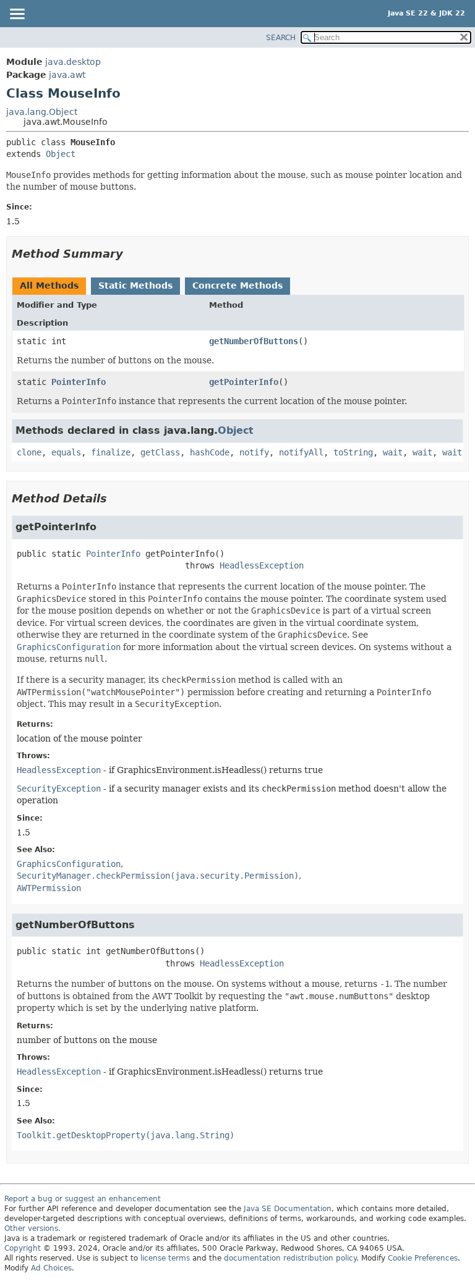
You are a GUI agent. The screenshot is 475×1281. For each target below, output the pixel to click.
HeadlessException (262, 565)
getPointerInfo (243, 382)
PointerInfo (78, 382)
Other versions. (32, 1228)
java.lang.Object (41, 112)
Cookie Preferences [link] (423, 1258)
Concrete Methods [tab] (237, 285)
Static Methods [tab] (135, 285)
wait (393, 452)
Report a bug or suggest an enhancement (82, 1198)
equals (66, 452)
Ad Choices (51, 1268)
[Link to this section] (132, 253)
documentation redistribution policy (290, 1258)
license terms (165, 1258)
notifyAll (301, 452)
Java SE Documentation (288, 1208)
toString (353, 452)
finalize (111, 452)
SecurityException (59, 788)
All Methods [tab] (49, 285)
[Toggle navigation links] (16, 14)
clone (29, 452)
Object (60, 154)
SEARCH (281, 37)
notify (254, 452)
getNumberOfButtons (253, 341)
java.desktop (73, 62)
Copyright (22, 1248)
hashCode (209, 452)
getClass (160, 452)
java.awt (67, 75)
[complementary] (423, 1258)
